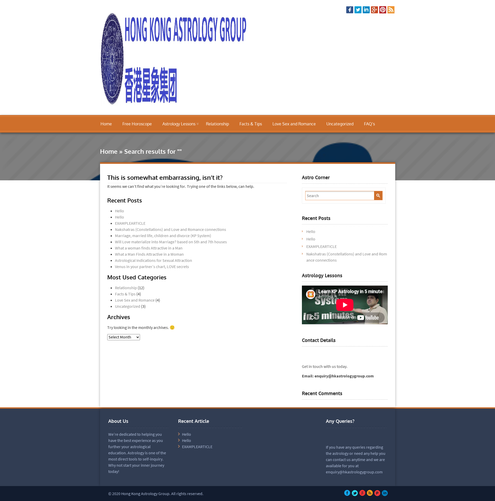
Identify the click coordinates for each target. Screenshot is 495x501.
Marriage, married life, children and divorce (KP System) (163, 235)
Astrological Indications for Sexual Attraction (153, 260)
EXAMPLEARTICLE (130, 223)
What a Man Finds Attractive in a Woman (149, 254)
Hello (119, 210)
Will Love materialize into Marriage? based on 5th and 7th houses (171, 241)
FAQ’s (369, 123)
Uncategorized (339, 123)
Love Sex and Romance (294, 123)
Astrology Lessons (178, 123)
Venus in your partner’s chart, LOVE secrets (152, 266)
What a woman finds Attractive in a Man (149, 248)
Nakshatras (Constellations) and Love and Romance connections (170, 229)
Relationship (217, 123)
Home (106, 123)
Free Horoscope (137, 123)
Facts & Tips (251, 123)
